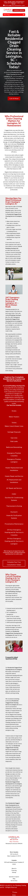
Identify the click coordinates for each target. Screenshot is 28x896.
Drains (14, 411)
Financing (14, 870)
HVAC (14, 494)
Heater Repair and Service (14, 476)
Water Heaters (14, 417)
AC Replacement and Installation (14, 481)
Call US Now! (14, 98)
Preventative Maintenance (14, 524)
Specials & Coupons (14, 876)
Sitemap (14, 872)
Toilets (14, 422)
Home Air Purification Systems (14, 516)
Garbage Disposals (14, 432)
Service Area (14, 880)
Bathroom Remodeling (14, 447)
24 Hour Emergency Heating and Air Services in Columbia (14, 532)
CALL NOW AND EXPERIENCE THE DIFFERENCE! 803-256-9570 (14, 3)
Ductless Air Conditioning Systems (14, 499)
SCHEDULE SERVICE (19, 10)
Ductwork (14, 512)
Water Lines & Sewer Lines (14, 426)
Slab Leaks (14, 441)
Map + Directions (14, 841)
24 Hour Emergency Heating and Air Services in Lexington (14, 541)
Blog (14, 878)
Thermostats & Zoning (14, 506)
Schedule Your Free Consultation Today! (14, 563)
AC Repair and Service (14, 488)
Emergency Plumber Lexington (14, 460)
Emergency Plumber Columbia (14, 454)
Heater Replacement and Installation (14, 469)
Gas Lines (14, 438)
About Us (14, 868)
